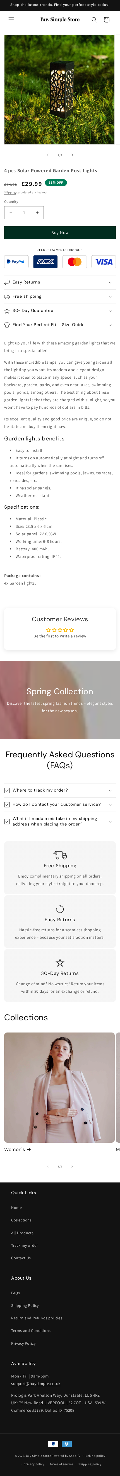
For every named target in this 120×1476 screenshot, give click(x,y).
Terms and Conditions (31, 1330)
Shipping (10, 192)
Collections (21, 1220)
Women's (14, 1149)
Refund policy (95, 1456)
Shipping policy (90, 1464)
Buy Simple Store (38, 1455)
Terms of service (61, 1464)
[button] (11, 20)
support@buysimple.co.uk (36, 1383)
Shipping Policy (25, 1305)
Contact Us (21, 1257)
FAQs (15, 1292)
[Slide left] (48, 155)
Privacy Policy (23, 1343)
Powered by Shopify (66, 1455)
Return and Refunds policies (36, 1317)
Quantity (11, 201)
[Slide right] (72, 155)
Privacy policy (34, 1464)
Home (16, 1207)
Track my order (24, 1245)
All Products (22, 1232)
